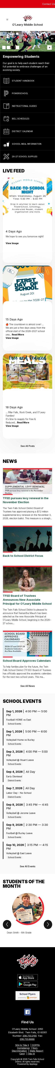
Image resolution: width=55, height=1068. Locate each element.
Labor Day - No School (18, 792)
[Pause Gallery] (49, 47)
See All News (27, 686)
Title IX (31, 1053)
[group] (27, 915)
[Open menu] (7, 19)
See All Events (27, 866)
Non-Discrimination (25, 1049)
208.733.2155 (30, 1035)
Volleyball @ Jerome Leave (20, 813)
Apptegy (33, 1064)
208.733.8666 (27, 1039)
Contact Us (48, 4)
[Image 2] (8, 47)
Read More (18, 334)
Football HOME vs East (18, 719)
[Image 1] (4, 47)
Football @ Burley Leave (19, 833)
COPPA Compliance (28, 1046)
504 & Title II (22, 1045)
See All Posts (28, 446)
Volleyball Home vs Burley (20, 739)
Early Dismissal (14, 776)
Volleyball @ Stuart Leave (20, 760)
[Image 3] (13, 47)
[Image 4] (17, 47)
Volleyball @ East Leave (19, 853)
